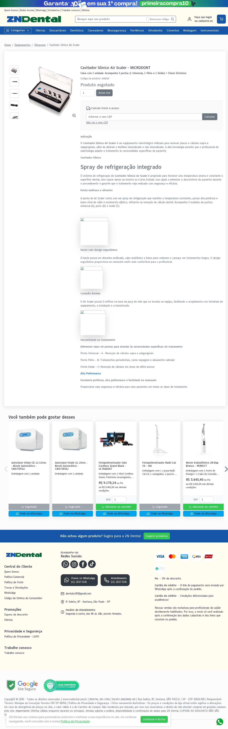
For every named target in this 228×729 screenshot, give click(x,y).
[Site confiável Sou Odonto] (61, 685)
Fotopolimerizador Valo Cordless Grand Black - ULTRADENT (113, 466)
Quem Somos (11, 10)
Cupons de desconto (16, 615)
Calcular (209, 117)
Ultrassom (40, 45)
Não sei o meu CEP (97, 122)
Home (7, 45)
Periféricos (137, 30)
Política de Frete (13, 582)
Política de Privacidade (75, 721)
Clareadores (95, 30)
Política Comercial (14, 577)
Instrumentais (210, 30)
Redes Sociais (27, 10)
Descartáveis (58, 30)
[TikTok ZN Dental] (91, 564)
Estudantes (54, 10)
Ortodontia (155, 30)
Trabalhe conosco (71, 10)
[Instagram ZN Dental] (74, 564)
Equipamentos (22, 45)
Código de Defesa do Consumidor (23, 598)
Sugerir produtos (157, 536)
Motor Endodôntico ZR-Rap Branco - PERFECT (202, 464)
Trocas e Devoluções (16, 587)
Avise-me (104, 93)
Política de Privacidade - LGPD (21, 636)
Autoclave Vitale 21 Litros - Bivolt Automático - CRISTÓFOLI (71, 466)
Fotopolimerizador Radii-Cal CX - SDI (159, 464)
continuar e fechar (154, 719)
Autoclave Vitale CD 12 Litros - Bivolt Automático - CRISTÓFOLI (28, 466)
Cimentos (173, 30)
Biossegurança (117, 30)
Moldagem (189, 30)
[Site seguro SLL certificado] (22, 685)
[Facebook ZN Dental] (83, 564)
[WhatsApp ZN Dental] (65, 564)
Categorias (18, 30)
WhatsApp (41, 10)
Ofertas (86, 10)
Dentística (77, 30)
